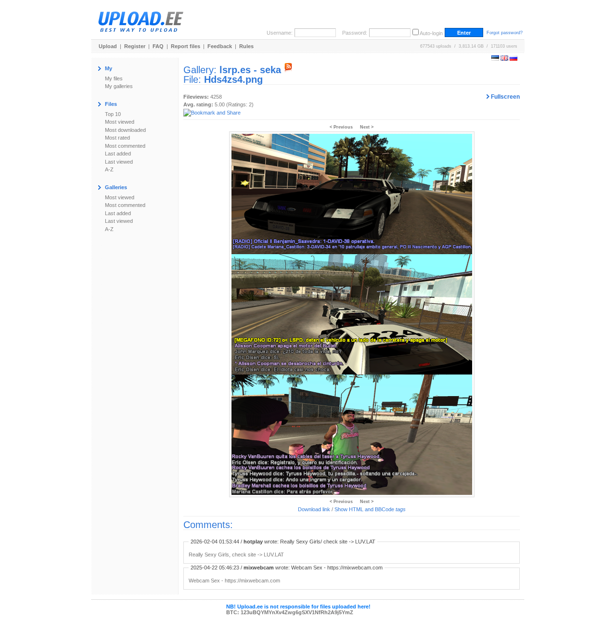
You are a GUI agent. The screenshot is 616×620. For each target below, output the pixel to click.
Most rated (117, 138)
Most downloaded (125, 130)
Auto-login (431, 33)
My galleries (119, 86)
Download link (314, 509)
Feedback (219, 46)
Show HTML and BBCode (370, 509)
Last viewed (119, 162)
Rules (246, 46)
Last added (118, 153)
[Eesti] (495, 59)
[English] (504, 59)
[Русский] (513, 59)
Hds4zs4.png (233, 79)
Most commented (125, 146)
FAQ (158, 46)
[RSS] (288, 70)
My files (114, 78)
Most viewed (119, 122)
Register (134, 46)
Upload (108, 46)
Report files (185, 46)
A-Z (109, 169)
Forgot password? (505, 32)
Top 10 (113, 114)
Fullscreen (504, 96)
